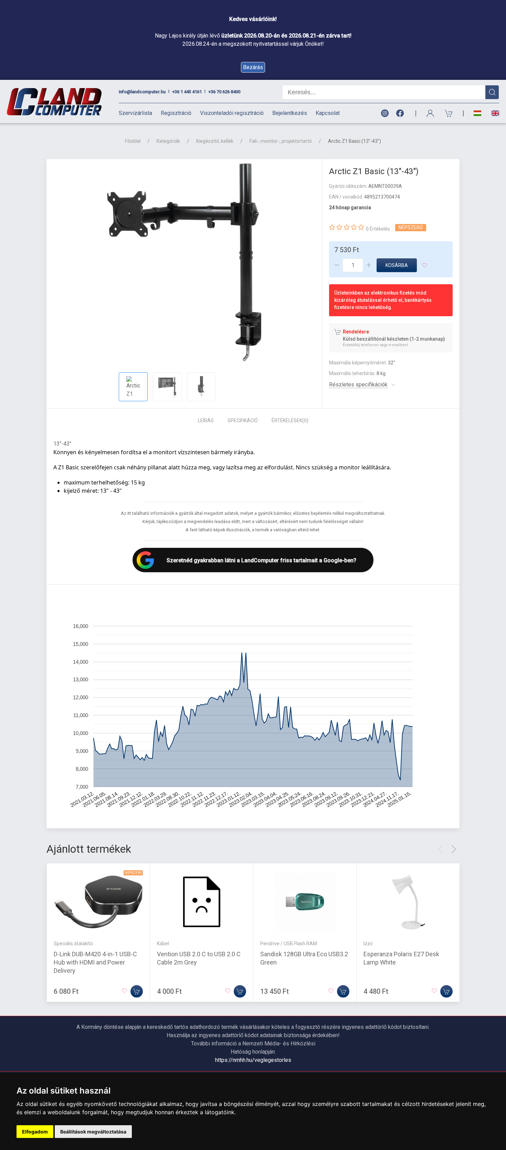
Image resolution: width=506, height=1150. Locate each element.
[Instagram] (384, 113)
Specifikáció (243, 420)
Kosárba (397, 265)
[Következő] (454, 849)
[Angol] (492, 113)
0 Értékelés (378, 229)
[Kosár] (449, 113)
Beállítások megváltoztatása (93, 1132)
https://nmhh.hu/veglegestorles (253, 1060)
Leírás (206, 420)
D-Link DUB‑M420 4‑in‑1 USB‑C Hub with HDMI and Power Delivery (95, 962)
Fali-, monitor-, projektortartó (281, 141)
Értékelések (290, 420)
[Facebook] (401, 113)
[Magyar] (477, 113)
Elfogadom (35, 1132)
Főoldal (132, 141)
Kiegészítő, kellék (214, 141)
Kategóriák (168, 141)
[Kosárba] (136, 991)
